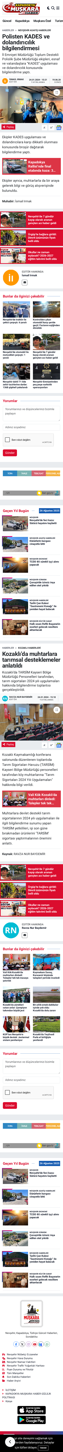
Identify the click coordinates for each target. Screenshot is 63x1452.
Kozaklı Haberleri (29, 648)
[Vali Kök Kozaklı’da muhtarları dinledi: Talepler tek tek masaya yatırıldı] (16, 961)
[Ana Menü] (57, 8)
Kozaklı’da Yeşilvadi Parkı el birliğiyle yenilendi (43, 1037)
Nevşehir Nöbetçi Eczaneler (22, 1354)
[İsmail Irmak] (11, 277)
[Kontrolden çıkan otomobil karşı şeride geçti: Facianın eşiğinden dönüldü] (46, 309)
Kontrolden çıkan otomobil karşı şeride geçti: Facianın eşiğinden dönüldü (46, 323)
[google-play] (31, 1420)
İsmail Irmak (29, 275)
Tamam (43, 1448)
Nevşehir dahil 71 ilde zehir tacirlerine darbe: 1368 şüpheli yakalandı (15, 384)
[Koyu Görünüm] (48, 8)
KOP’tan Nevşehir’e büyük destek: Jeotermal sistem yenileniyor (16, 1037)
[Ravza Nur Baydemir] (11, 930)
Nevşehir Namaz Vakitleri (21, 1361)
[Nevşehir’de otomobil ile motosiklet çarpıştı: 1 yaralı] (16, 341)
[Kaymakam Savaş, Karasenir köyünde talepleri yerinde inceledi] (46, 961)
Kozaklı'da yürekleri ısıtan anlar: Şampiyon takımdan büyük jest (15, 1007)
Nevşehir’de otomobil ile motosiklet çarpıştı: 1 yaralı (16, 355)
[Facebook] (16, 1344)
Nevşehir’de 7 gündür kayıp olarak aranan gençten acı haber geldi (45, 355)
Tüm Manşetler (15, 1373)
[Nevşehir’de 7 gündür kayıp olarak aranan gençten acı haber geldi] (46, 341)
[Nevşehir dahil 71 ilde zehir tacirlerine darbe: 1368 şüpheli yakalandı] (16, 371)
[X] (22, 1344)
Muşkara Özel (42, 21)
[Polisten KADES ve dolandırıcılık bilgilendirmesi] (31, 104)
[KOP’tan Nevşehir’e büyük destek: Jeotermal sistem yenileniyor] (16, 1024)
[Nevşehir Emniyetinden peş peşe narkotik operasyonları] (46, 371)
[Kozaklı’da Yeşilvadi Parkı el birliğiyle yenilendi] (46, 1024)
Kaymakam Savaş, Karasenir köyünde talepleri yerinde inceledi (46, 975)
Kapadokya (22, 21)
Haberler (8, 30)
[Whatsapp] (47, 1344)
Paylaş (10, 127)
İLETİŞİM (11, 1390)
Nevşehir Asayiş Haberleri (34, 30)
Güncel (7, 21)
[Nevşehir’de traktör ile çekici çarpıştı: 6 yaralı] (16, 309)
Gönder (10, 452)
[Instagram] (28, 1344)
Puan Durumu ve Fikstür (20, 1369)
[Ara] (53, 8)
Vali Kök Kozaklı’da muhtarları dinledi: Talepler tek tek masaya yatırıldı (15, 976)
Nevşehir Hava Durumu (20, 1358)
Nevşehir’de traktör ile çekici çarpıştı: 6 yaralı (15, 321)
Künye (9, 1401)
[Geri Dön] (10, 1442)
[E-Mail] (24, 282)
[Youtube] (34, 1344)
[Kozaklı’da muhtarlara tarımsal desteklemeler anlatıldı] (31, 722)
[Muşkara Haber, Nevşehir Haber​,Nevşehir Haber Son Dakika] (21, 8)
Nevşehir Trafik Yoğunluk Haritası (26, 1365)
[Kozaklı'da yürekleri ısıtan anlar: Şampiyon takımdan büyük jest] (16, 994)
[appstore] (31, 1410)
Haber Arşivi (14, 1380)
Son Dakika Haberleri (19, 1376)
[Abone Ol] (59, 127)
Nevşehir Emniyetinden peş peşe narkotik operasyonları (45, 384)
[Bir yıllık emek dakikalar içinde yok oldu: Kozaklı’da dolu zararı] (46, 994)
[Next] (41, 1344)
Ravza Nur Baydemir (34, 927)
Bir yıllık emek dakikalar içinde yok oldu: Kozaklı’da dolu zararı (45, 1007)
